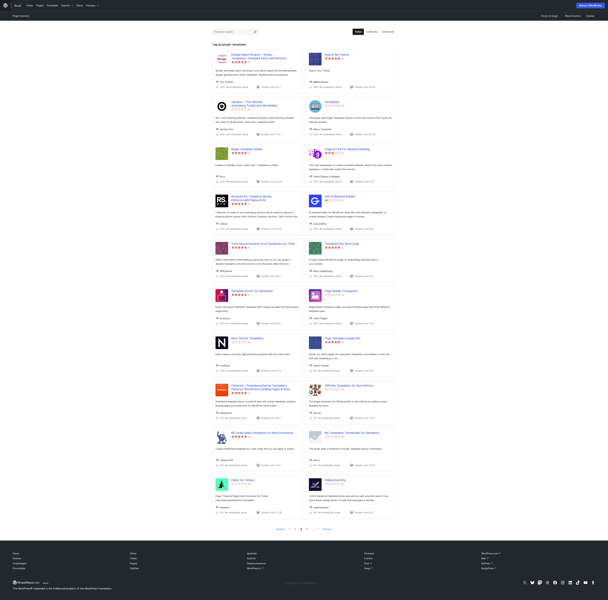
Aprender (252, 553)
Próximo (327, 529)
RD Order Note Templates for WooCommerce (262, 432)
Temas (133, 558)
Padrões (134, 568)
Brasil (45, 583)
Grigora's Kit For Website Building (347, 149)
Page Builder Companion (341, 291)
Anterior (280, 529)
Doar (368, 563)
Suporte (251, 558)
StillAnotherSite (335, 480)
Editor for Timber (242, 480)
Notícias (17, 558)
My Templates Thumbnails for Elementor (352, 432)
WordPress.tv (255, 568)
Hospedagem (20, 563)
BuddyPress (489, 568)
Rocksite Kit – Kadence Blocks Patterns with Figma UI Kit (251, 198)
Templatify (332, 102)
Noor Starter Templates (247, 338)
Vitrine (133, 553)
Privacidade (19, 568)
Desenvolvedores (256, 563)
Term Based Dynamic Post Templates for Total (262, 243)
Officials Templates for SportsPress (349, 385)
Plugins (133, 563)
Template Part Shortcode (342, 243)
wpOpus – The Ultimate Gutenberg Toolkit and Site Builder (254, 103)
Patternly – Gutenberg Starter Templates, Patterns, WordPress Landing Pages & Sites (260, 387)
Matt (485, 558)
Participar (369, 553)
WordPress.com (490, 553)
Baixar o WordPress (590, 5)
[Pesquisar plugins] (255, 32)
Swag (368, 568)
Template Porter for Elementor (252, 291)
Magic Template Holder (247, 149)
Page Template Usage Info (342, 338)
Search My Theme (337, 54)
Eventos (368, 558)
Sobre (16, 553)
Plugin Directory (21, 16)
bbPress (487, 563)
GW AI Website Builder (340, 196)
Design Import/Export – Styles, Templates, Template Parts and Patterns (258, 56)
